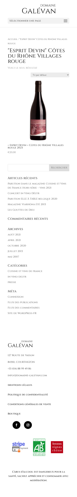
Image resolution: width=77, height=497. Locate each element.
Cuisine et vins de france (25, 271)
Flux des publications (23, 302)
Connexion (15, 296)
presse (12, 282)
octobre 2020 (17, 245)
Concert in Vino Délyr (23, 193)
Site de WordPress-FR (22, 313)
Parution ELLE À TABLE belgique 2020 (32, 198)
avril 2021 (14, 240)
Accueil (12, 39)
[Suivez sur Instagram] (28, 425)
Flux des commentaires (24, 307)
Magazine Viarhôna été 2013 (27, 204)
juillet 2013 (15, 251)
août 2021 (14, 234)
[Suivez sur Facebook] (16, 425)
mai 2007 (13, 256)
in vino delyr (17, 276)
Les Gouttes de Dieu (21, 210)
